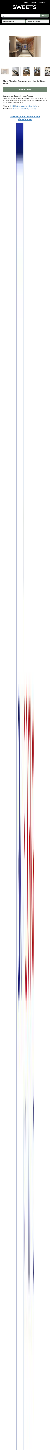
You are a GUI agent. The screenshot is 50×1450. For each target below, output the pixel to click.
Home (26, 2)
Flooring (33, 109)
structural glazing (31, 106)
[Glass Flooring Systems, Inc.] (25, 847)
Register (42, 2)
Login (34, 2)
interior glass (20, 106)
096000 (12, 106)
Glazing (15, 109)
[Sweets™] (25, 7)
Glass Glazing (24, 109)
